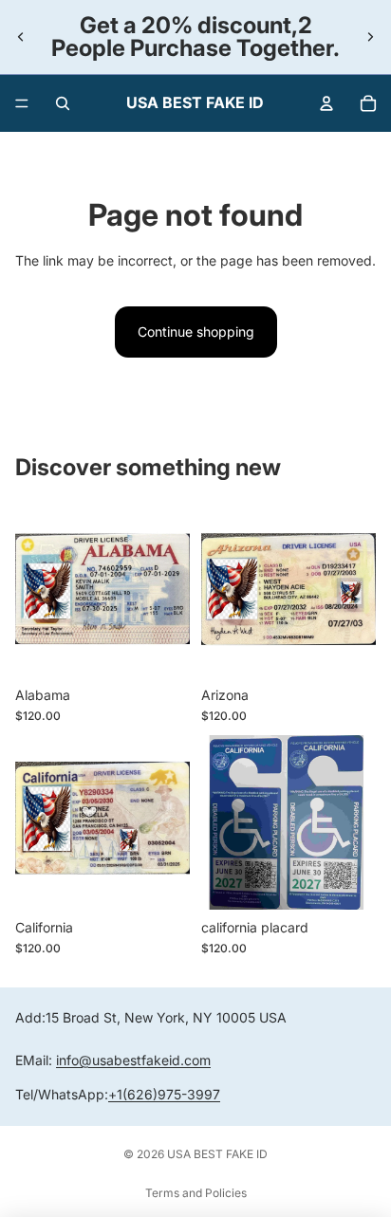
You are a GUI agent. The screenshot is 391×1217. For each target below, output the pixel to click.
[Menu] (22, 103)
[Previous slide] (21, 37)
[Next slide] (370, 37)
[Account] (326, 103)
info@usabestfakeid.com (133, 1060)
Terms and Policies (196, 1193)
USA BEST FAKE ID (217, 1154)
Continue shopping (196, 331)
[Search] (63, 103)
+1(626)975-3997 (164, 1094)
